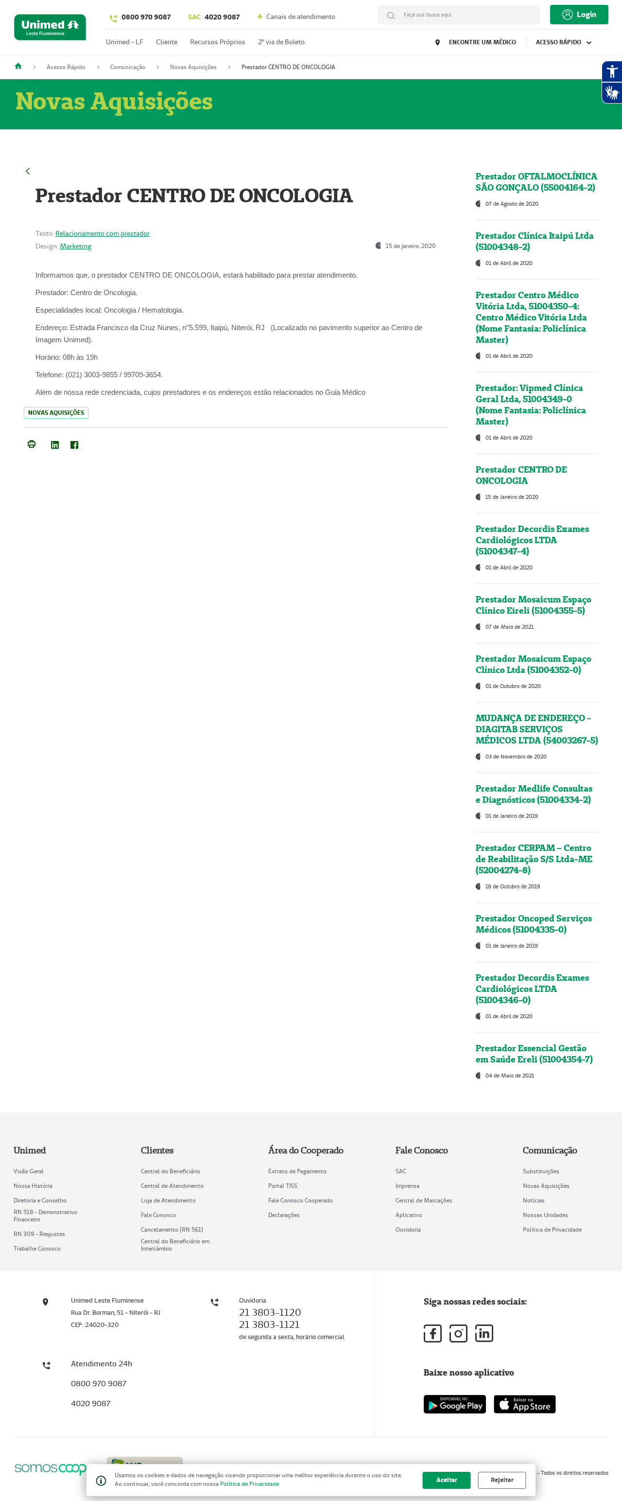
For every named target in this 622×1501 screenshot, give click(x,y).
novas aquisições (56, 412)
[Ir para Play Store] (455, 1404)
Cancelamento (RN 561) (172, 1229)
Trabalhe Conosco (37, 1248)
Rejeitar (502, 1480)
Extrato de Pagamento (297, 1171)
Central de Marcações (424, 1200)
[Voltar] (28, 170)
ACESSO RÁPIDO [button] (559, 42)
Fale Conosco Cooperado (300, 1200)
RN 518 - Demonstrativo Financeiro (45, 1215)
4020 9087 (214, 17)
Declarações (284, 1214)
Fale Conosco (158, 1214)
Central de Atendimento (172, 1185)
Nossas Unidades (545, 1214)
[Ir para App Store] (525, 1404)
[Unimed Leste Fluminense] (22, 67)
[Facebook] (74, 443)
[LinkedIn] (55, 443)
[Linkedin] (484, 1333)
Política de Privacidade (552, 1229)
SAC (401, 1171)
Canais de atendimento (300, 16)
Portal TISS (282, 1185)
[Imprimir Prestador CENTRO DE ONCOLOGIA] (31, 443)
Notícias (534, 1200)
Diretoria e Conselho (40, 1200)
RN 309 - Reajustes (39, 1233)
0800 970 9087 (146, 17)
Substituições (541, 1171)
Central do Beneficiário (170, 1171)
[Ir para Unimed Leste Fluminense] (50, 29)
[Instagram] (458, 1333)
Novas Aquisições (546, 1185)
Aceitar (446, 1480)
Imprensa (407, 1185)
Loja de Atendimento (168, 1200)
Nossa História (33, 1185)
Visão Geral (29, 1171)
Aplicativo (409, 1214)
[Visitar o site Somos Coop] (54, 1468)
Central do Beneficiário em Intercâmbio (175, 1244)
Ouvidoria (408, 1229)
